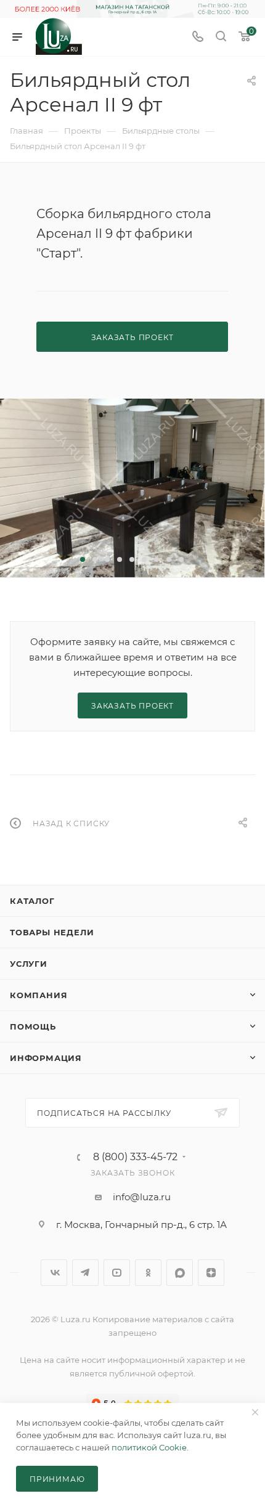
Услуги (28, 964)
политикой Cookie (149, 1447)
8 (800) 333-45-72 (135, 1157)
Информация (46, 1058)
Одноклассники (148, 1272)
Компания (38, 995)
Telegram (85, 1272)
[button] (82, 559)
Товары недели (52, 932)
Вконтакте (54, 1272)
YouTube (117, 1272)
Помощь (33, 1026)
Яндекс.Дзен (211, 1272)
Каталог (32, 901)
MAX (179, 1272)
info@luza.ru (142, 1197)
